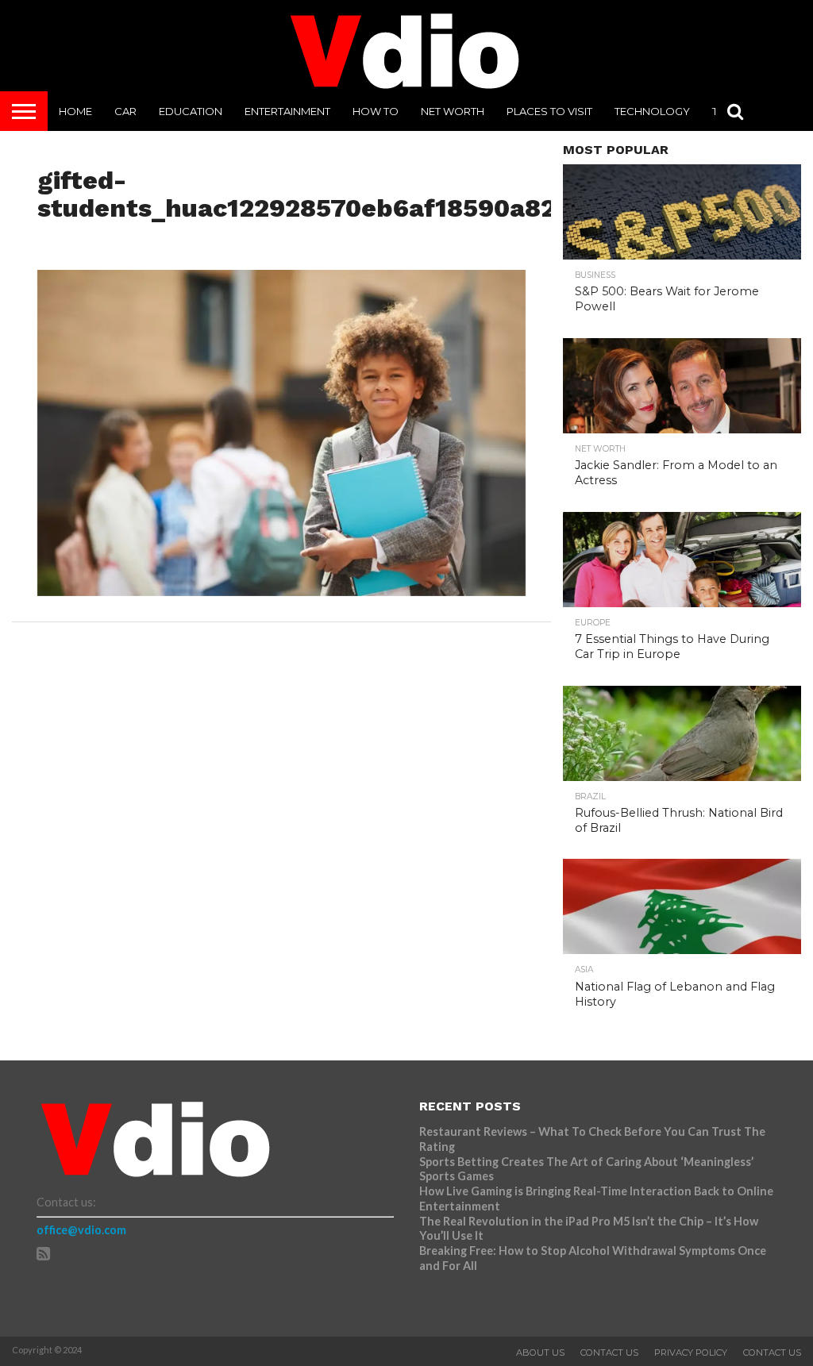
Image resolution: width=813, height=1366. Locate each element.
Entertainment (287, 111)
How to (376, 111)
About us (540, 1352)
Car (125, 111)
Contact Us (609, 1352)
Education (190, 111)
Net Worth (452, 111)
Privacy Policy (690, 1352)
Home (75, 111)
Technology (652, 111)
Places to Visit (549, 111)
